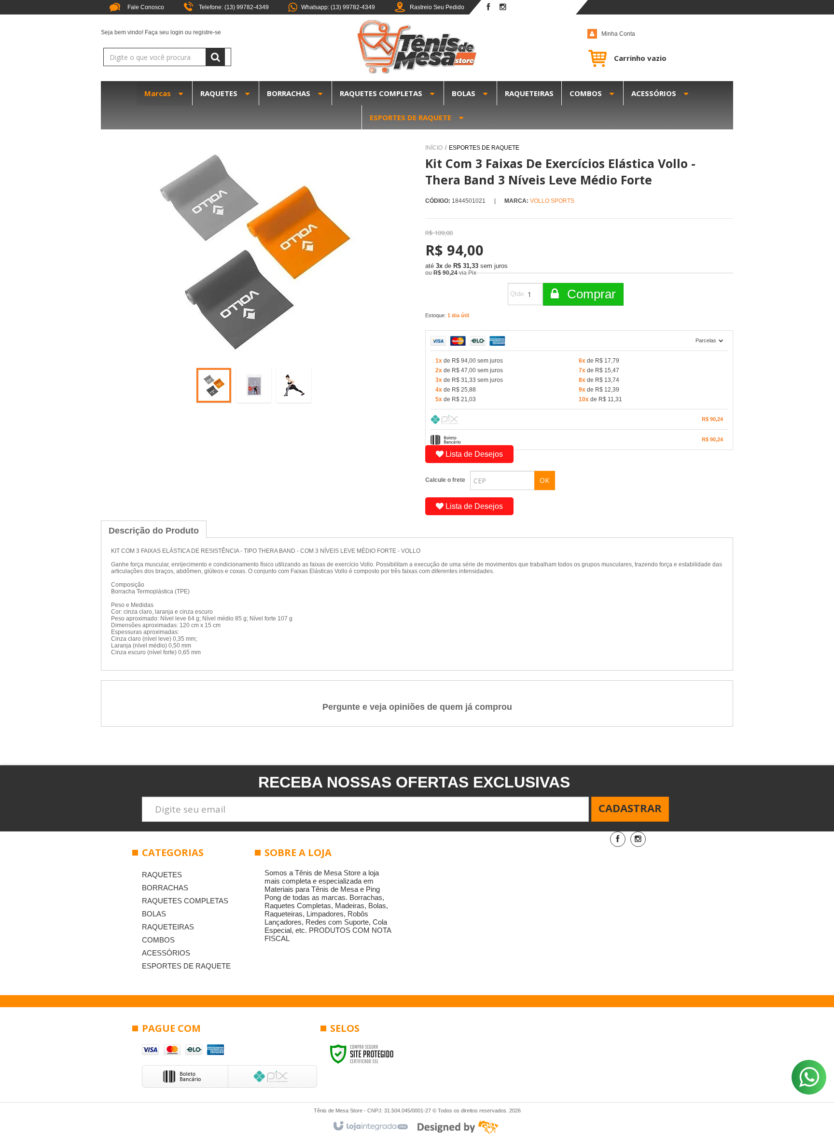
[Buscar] (215, 57)
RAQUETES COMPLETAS (185, 901)
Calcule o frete (445, 480)
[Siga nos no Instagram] (503, 7)
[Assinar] (630, 809)
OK (544, 480)
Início (434, 147)
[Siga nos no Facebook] (488, 7)
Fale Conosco (145, 7)
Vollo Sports (552, 200)
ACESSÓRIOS (166, 953)
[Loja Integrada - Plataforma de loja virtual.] (370, 1126)
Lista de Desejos (473, 454)
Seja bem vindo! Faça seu (161, 32)
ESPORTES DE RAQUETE (484, 147)
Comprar (590, 294)
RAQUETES (162, 875)
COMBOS (158, 940)
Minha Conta (618, 33)
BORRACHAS (165, 888)
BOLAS (154, 914)
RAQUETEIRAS (168, 927)
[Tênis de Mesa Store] (417, 46)
